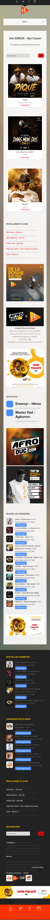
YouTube (9, 873)
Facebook (17, 873)
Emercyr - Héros (28, 403)
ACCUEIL (27, 21)
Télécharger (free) (23, 733)
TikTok (25, 873)
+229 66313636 (37, 867)
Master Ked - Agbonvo (25, 414)
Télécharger (25, 105)
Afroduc (9, 856)
